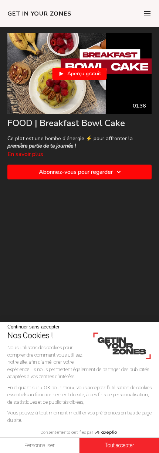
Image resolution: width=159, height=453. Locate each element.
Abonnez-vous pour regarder (76, 172)
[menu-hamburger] (147, 13)
